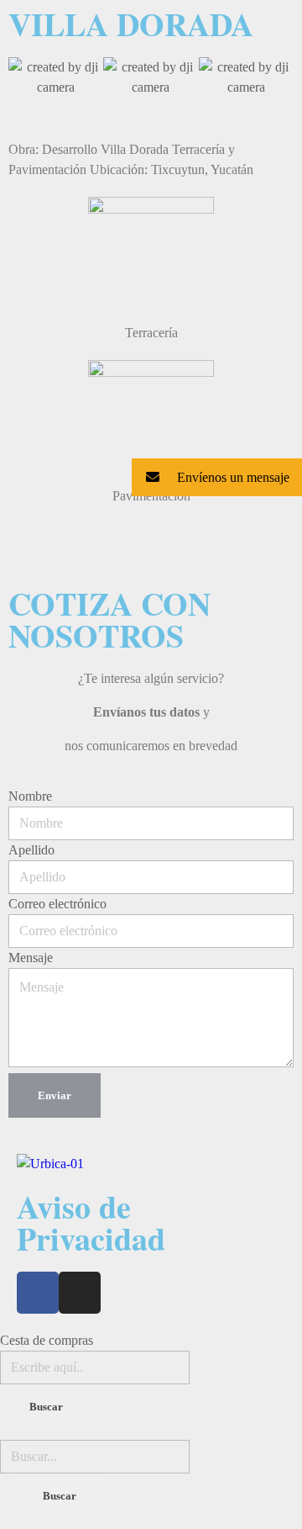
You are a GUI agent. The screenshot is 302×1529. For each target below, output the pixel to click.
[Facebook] (38, 1293)
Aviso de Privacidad (91, 1222)
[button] (25, 77)
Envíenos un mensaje (231, 477)
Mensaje (30, 957)
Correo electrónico (57, 904)
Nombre (30, 796)
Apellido (31, 850)
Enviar (54, 1095)
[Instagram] (80, 1293)
